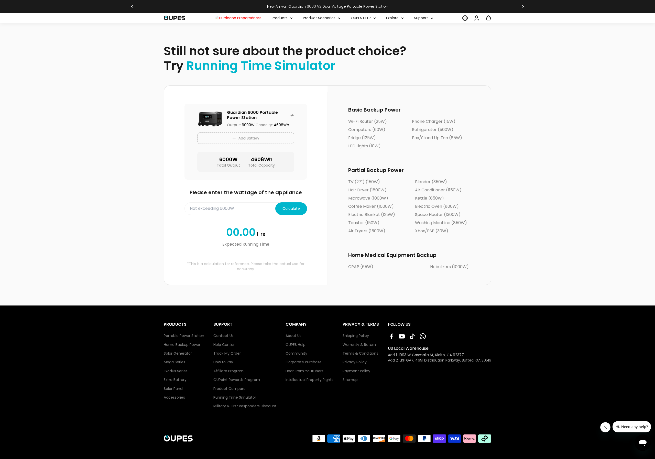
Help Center (224, 345)
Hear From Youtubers (304, 371)
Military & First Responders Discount (245, 406)
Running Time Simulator (234, 397)
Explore (392, 18)
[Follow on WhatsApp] (422, 336)
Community (296, 353)
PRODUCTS (175, 324)
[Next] (523, 6)
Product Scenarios (319, 18)
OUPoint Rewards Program (236, 380)
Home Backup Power (182, 345)
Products (280, 18)
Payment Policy (356, 371)
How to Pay (223, 362)
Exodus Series (176, 371)
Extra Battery (175, 380)
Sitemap (350, 380)
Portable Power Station (184, 336)
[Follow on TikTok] (412, 336)
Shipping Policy (356, 336)
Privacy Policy (355, 362)
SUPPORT (222, 324)
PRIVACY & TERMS (361, 324)
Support (421, 18)
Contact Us (223, 336)
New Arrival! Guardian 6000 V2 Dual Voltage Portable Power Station (327, 6)
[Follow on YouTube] (401, 336)
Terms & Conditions (360, 353)
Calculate (291, 208)
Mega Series (174, 362)
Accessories (174, 397)
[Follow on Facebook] (391, 336)
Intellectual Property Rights (309, 380)
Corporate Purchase (304, 362)
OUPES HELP (361, 18)
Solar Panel (173, 389)
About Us (293, 336)
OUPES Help (295, 345)
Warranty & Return (359, 345)
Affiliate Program (228, 371)
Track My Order (227, 353)
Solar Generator (178, 353)
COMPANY (296, 324)
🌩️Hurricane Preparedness (238, 17)
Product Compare (229, 389)
